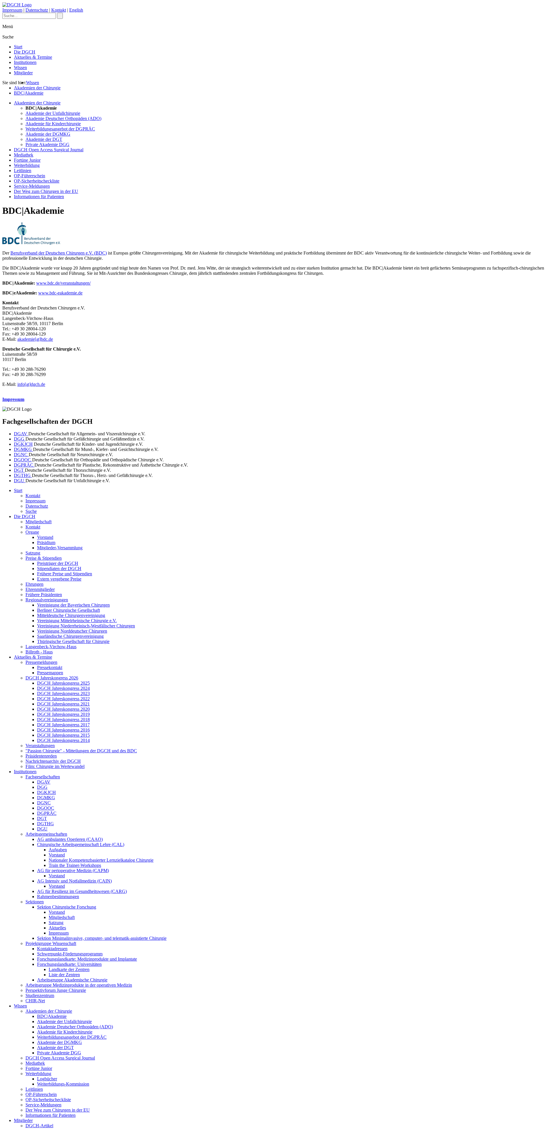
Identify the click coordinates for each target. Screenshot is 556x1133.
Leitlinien (22, 170)
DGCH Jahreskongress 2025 (63, 683)
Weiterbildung (27, 165)
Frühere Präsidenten (43, 594)
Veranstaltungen (40, 745)
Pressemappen (50, 672)
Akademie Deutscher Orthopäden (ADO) (63, 118)
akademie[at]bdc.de (35, 339)
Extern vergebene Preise (59, 578)
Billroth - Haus (39, 651)
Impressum (12, 10)
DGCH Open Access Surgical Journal (48, 149)
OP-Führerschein (29, 175)
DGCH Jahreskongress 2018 (63, 719)
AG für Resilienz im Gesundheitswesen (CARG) (82, 891)
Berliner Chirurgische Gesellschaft (68, 610)
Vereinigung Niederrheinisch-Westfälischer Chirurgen (86, 625)
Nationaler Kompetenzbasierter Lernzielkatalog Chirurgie (101, 860)
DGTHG (23, 475)
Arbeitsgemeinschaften (46, 834)
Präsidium (46, 542)
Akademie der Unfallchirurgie (52, 113)
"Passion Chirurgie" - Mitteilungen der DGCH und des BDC (81, 750)
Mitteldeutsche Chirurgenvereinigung (71, 615)
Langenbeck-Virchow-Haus (50, 646)
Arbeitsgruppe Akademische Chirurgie (72, 979)
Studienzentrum (39, 995)
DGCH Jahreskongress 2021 (63, 703)
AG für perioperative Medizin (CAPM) (73, 870)
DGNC (21, 454)
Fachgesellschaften (42, 776)
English (76, 10)
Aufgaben (58, 849)
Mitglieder (23, 72)
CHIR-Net (35, 1000)
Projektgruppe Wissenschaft (50, 943)
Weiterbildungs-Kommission (63, 1084)
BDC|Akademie (28, 93)
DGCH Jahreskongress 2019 (63, 714)
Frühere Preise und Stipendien (64, 573)
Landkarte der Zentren (69, 969)
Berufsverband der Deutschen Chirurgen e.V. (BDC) (58, 252)
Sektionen (34, 901)
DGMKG (23, 449)
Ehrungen (34, 584)
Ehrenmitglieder (40, 589)
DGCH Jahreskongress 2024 (63, 688)
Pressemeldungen (41, 662)
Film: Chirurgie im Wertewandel (55, 766)
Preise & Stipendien (43, 558)
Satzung (32, 552)
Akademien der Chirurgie (37, 87)
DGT (19, 470)
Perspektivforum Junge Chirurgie (55, 990)
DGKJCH (23, 444)
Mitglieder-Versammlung (60, 547)
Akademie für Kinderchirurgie (53, 123)
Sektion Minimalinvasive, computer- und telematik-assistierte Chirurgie (102, 938)
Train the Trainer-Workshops (75, 865)
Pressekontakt (49, 667)
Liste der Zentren (64, 974)
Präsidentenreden (41, 756)
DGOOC (23, 459)
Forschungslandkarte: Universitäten (69, 964)
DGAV (21, 433)
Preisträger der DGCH (57, 563)
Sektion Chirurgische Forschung (66, 906)
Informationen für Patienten (39, 196)
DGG (19, 438)
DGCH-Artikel (39, 1125)
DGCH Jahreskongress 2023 (63, 693)
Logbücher (47, 1078)
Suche (31, 511)
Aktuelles (57, 927)
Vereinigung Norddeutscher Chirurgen (72, 631)
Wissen (20, 67)
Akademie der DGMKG (47, 134)
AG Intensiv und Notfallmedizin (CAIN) (74, 880)
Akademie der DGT (43, 139)
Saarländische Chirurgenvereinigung (70, 636)
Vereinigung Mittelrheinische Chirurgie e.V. (77, 620)
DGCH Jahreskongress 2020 (63, 709)
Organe (32, 532)
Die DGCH (24, 51)
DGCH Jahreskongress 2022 (63, 698)
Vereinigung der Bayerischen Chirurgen (73, 605)
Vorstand (45, 537)
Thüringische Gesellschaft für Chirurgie (73, 641)
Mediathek (23, 154)
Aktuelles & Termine (33, 57)
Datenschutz (36, 10)
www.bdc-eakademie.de (60, 292)
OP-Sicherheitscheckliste (36, 180)
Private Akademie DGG (47, 144)
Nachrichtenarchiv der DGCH (53, 761)
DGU (19, 480)
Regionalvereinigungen (46, 599)
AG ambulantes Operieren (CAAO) (70, 839)
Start (18, 46)
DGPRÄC (24, 465)
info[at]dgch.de (31, 384)
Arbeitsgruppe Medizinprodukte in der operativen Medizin (78, 985)
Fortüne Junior (27, 160)
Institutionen (25, 62)
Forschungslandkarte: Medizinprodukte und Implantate (87, 959)
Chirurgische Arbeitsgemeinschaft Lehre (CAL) (80, 844)
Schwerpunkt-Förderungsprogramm (70, 953)
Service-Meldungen (32, 186)
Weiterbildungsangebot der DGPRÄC (60, 128)
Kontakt (58, 10)
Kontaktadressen (52, 948)
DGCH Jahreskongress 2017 (63, 724)
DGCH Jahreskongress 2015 (63, 735)
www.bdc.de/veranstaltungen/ (63, 283)
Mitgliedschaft (38, 521)
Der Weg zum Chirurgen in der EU (46, 191)
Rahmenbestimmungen (58, 896)
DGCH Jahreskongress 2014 (63, 740)
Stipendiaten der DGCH (59, 568)
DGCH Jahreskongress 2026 (51, 677)
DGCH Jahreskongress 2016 (63, 729)
